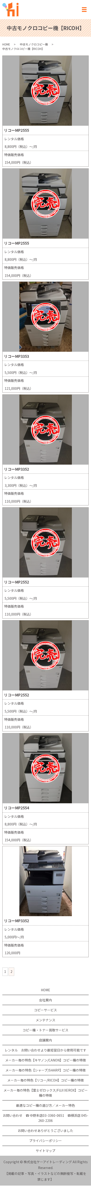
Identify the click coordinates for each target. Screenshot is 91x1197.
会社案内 (45, 1000)
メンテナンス (45, 1020)
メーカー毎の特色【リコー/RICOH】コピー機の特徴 (45, 1080)
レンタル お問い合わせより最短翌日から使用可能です (45, 1050)
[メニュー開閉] (84, 9)
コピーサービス (45, 1010)
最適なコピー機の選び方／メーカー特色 (45, 1105)
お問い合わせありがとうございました (45, 1130)
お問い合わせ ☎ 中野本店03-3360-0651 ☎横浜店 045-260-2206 (45, 1118)
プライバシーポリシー (45, 1140)
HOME (6, 44)
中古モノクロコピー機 (34, 44)
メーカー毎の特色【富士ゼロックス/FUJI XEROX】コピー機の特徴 (46, 1093)
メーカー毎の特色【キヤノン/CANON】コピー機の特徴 (45, 1060)
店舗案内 (45, 1040)
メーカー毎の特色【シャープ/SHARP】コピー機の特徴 (45, 1070)
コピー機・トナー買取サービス (45, 1030)
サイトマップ (45, 1150)
